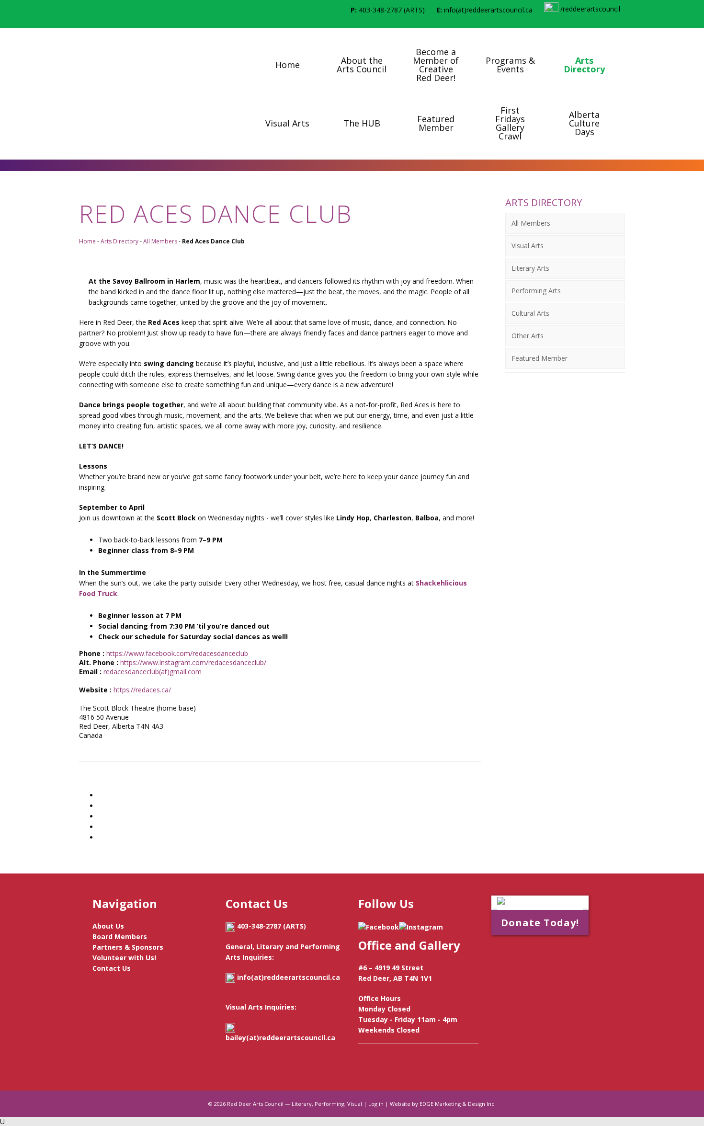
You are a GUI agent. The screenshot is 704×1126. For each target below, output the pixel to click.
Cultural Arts (530, 313)
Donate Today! (540, 922)
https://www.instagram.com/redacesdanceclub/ (192, 662)
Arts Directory (584, 65)
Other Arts (527, 335)
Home (287, 64)
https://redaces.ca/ (142, 689)
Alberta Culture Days (584, 123)
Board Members (119, 936)
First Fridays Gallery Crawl (510, 123)
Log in (376, 1103)
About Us (108, 926)
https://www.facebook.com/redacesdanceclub (176, 653)
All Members (160, 241)
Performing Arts (536, 290)
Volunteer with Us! (124, 957)
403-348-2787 (380, 9)
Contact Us (111, 968)
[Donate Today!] (540, 902)
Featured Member (435, 123)
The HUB (361, 123)
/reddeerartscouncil (589, 8)
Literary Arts (530, 268)
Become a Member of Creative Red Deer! (436, 64)
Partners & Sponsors (127, 947)
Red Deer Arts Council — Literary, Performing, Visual (294, 1103)
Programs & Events (510, 65)
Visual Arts (287, 123)
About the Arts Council (361, 65)
